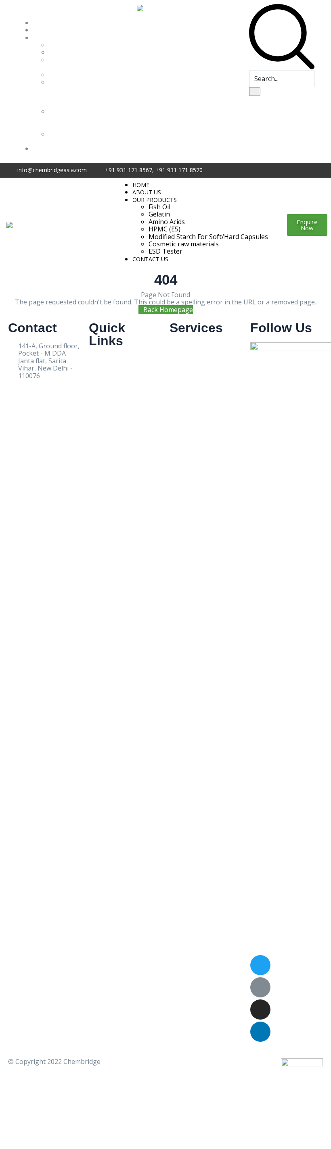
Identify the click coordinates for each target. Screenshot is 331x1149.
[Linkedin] (260, 1032)
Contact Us (49, 148)
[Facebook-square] (260, 987)
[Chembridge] (28, 224)
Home (42, 22)
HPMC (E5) (65, 74)
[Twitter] (260, 965)
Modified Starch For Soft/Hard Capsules (64, 92)
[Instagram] (260, 1009)
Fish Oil (60, 44)
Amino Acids (58, 63)
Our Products (53, 37)
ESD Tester (59, 137)
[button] (307, 225)
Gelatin (59, 52)
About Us (47, 29)
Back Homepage (168, 309)
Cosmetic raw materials (184, 243)
